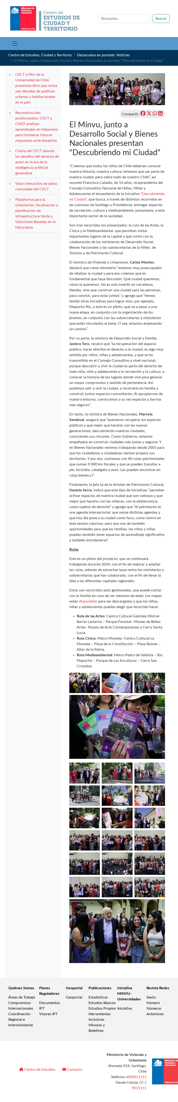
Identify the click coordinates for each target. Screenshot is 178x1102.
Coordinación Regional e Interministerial (20, 1019)
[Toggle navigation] (14, 43)
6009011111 (136, 1077)
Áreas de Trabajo (21, 997)
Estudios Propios (102, 1008)
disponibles (88, 601)
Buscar (161, 18)
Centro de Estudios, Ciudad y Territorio (40, 55)
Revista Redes (157, 988)
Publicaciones (100, 988)
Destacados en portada (95, 55)
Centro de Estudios (39, 1069)
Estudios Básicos (102, 1003)
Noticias (123, 55)
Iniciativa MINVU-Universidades (129, 993)
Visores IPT (48, 1014)
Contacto (74, 1069)
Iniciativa (124, 1008)
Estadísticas (98, 997)
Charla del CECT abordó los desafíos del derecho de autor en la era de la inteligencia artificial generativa (37, 162)
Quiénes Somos (21, 988)
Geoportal (74, 988)
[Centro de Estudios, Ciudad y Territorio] (45, 18)
